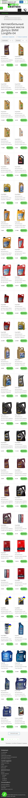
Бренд (2, 772)
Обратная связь (5, 763)
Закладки (3, 787)
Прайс (2, 764)
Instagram (4, 778)
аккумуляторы (21, 794)
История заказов (5, 786)
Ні (25, 2)
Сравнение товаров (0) (8, 37)
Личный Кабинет (5, 784)
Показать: (18, 40)
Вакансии (3, 767)
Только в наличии (22, 37)
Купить (9, 65)
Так (21, 2)
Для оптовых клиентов (7, 789)
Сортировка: (5, 40)
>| (17, 739)
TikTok (3, 777)
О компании (4, 752)
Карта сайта (4, 766)
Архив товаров (5, 773)
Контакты (3, 754)
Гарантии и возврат (6, 755)
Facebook (4, 780)
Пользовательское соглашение (9, 757)
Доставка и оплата (6, 758)
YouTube (4, 775)
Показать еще (14, 733)
